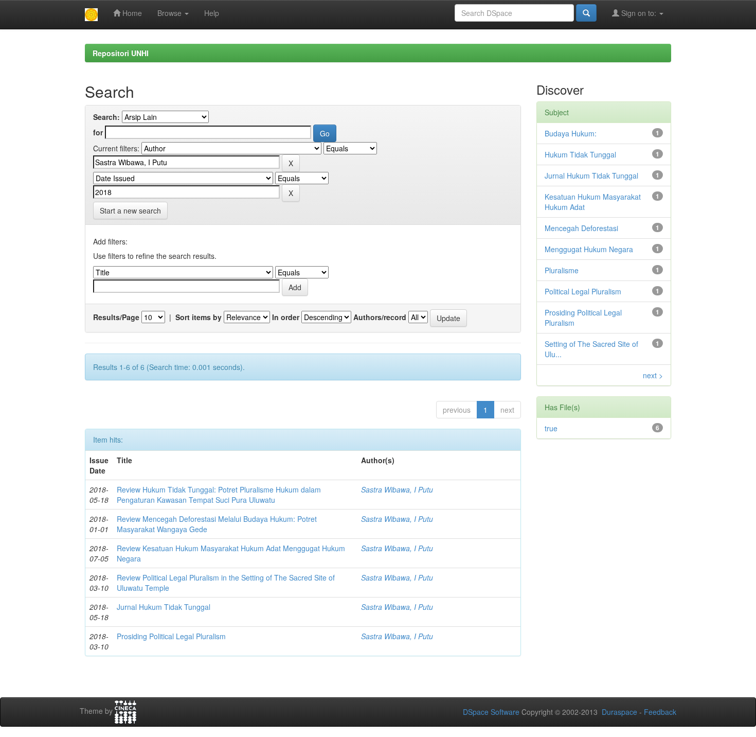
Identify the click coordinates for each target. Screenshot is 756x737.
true (551, 428)
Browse (170, 13)
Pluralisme (562, 270)
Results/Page (116, 317)
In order (285, 317)
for (98, 132)
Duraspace (619, 712)
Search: (106, 117)
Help (211, 13)
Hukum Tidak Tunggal (580, 154)
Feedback (660, 712)
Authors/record (379, 317)
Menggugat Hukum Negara (589, 249)
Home (131, 13)
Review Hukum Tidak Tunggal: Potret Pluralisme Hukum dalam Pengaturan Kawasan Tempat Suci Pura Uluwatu (219, 494)
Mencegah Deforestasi (581, 228)
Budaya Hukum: (571, 133)
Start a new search (130, 210)
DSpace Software (491, 712)
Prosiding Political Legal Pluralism (171, 636)
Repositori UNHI (121, 53)
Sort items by (198, 317)
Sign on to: (638, 13)
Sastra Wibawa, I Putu (397, 489)
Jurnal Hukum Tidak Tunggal (163, 607)
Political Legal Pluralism (583, 291)
